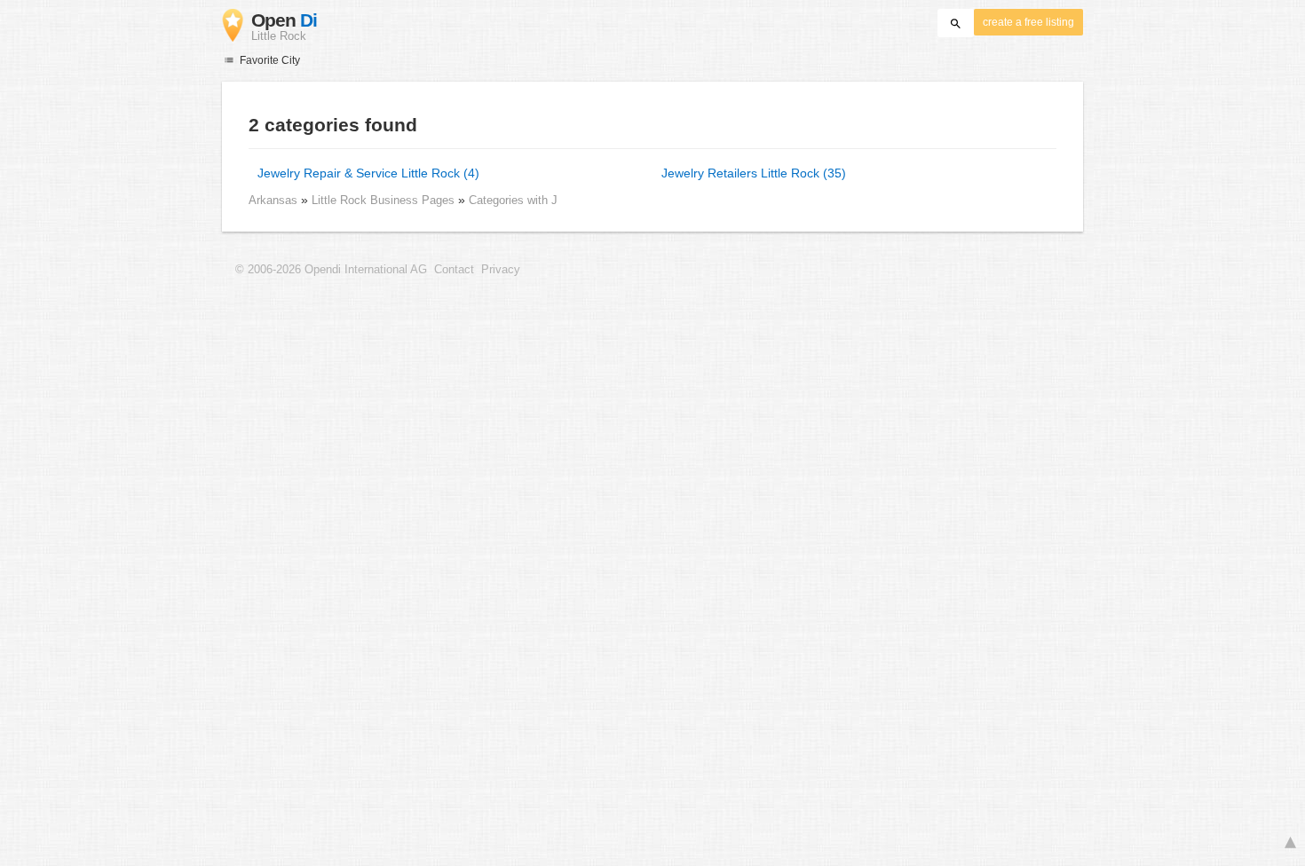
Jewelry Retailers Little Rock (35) (753, 173)
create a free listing (1028, 22)
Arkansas (273, 200)
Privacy (500, 270)
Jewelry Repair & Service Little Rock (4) (368, 173)
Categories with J (513, 200)
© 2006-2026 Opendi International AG (331, 270)
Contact (454, 270)
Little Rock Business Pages (385, 200)
